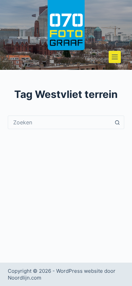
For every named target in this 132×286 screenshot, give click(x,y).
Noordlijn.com (24, 277)
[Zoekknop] (117, 122)
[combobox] (59, 122)
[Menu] (115, 57)
